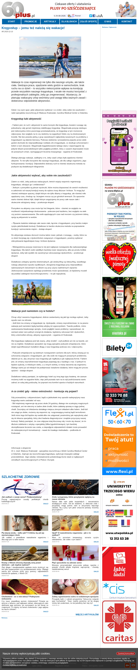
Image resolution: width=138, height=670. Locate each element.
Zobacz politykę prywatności (15, 665)
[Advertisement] (119, 68)
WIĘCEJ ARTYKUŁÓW (87, 614)
